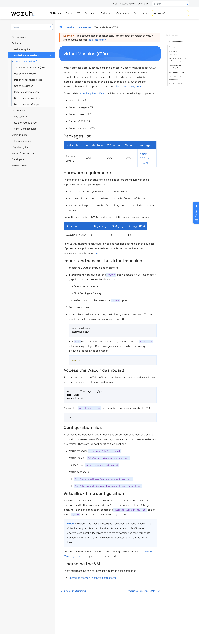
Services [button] (89, 13)
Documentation (127, 3)
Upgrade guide (19, 134)
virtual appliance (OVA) (93, 93)
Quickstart (17, 43)
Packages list (174, 47)
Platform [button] (55, 13)
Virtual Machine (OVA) (25, 61)
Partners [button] (105, 13)
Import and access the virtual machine (177, 59)
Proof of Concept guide (24, 128)
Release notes (19, 165)
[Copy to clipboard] (153, 327)
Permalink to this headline (110, 54)
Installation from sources (26, 92)
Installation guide (21, 49)
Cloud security (19, 116)
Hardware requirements (174, 52)
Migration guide (20, 147)
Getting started (20, 37)
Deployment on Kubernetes (28, 79)
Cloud (69, 13)
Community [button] (140, 13)
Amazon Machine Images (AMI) (30, 67)
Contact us (143, 3)
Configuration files (176, 72)
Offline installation (23, 85)
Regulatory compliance (24, 122)
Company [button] (122, 13)
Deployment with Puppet (27, 104)
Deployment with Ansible (27, 98)
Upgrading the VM (176, 83)
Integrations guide (21, 141)
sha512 (145, 163)
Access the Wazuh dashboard (176, 66)
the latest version (97, 39)
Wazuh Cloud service (23, 153)
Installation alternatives (31, 54)
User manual (18, 110)
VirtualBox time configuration (175, 77)
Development (19, 159)
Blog (115, 3)
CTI (78, 13)
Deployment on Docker (25, 73)
